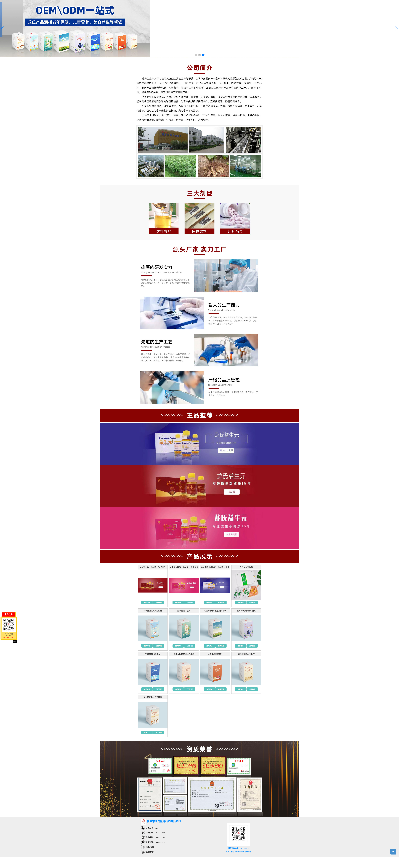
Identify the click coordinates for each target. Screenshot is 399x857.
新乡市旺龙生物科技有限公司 (164, 821)
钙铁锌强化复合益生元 (152, 611)
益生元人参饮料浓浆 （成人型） (152, 567)
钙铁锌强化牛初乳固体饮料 (215, 611)
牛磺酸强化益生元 (152, 654)
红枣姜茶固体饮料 (215, 654)
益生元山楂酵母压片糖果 (184, 654)
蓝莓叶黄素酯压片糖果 (246, 611)
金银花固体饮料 (183, 611)
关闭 (14, 641)
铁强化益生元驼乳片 (246, 654)
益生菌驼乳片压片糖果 (152, 697)
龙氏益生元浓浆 (246, 567)
